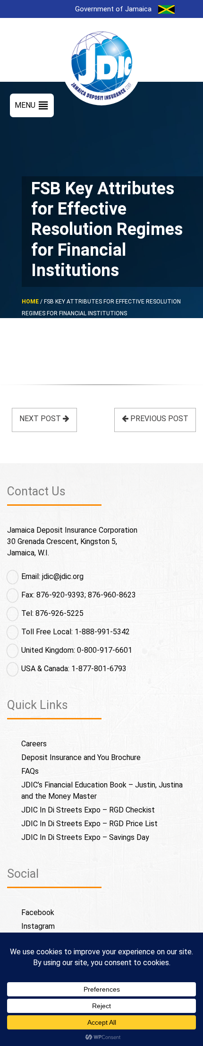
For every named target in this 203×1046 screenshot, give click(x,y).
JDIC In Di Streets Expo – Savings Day (85, 837)
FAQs (30, 771)
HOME (30, 301)
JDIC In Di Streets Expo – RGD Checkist (88, 809)
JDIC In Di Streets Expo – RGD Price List (89, 823)
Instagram (38, 926)
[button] (25, 105)
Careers (34, 743)
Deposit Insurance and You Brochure (81, 757)
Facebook (37, 912)
